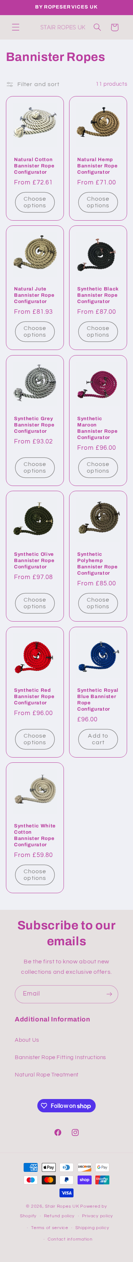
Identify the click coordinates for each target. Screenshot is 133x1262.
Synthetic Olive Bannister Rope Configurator (34, 560)
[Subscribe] (109, 994)
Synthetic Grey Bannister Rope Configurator (34, 424)
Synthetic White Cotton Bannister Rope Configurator (35, 835)
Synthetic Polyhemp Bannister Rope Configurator (97, 563)
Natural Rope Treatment (47, 1075)
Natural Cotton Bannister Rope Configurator (34, 165)
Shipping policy (92, 1228)
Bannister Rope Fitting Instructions (60, 1057)
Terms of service (49, 1228)
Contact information (70, 1239)
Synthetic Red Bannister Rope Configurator (34, 696)
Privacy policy (97, 1216)
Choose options (35, 201)
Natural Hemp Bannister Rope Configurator (97, 165)
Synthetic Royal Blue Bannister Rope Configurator (98, 699)
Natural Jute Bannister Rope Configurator (34, 295)
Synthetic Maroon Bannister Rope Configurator (97, 427)
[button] (15, 27)
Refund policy (59, 1216)
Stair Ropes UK (62, 1206)
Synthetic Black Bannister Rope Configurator (98, 295)
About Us (27, 1040)
